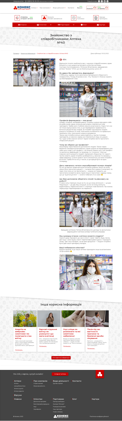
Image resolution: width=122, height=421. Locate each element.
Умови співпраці (58, 412)
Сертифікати (37, 409)
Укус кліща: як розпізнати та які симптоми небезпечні (71, 332)
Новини (18, 399)
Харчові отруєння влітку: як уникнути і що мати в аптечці (48, 332)
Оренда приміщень (58, 401)
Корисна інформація (28, 53)
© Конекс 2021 (18, 416)
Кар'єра (95, 399)
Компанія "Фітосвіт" (58, 404)
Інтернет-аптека (60, 374)
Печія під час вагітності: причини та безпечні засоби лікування (95, 333)
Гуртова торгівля (58, 383)
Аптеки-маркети (19, 391)
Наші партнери (57, 409)
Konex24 (90, 8)
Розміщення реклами (59, 406)
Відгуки (79, 8)
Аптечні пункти (18, 388)
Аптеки (33, 8)
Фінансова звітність (39, 386)
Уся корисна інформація (61, 357)
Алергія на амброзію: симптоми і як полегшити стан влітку (23, 333)
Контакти (71, 8)
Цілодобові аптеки (19, 386)
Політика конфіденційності (99, 416)
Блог (74, 399)
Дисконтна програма (40, 401)
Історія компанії (38, 383)
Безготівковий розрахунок (41, 404)
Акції (35, 406)
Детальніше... (19, 350)
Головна (16, 53)
